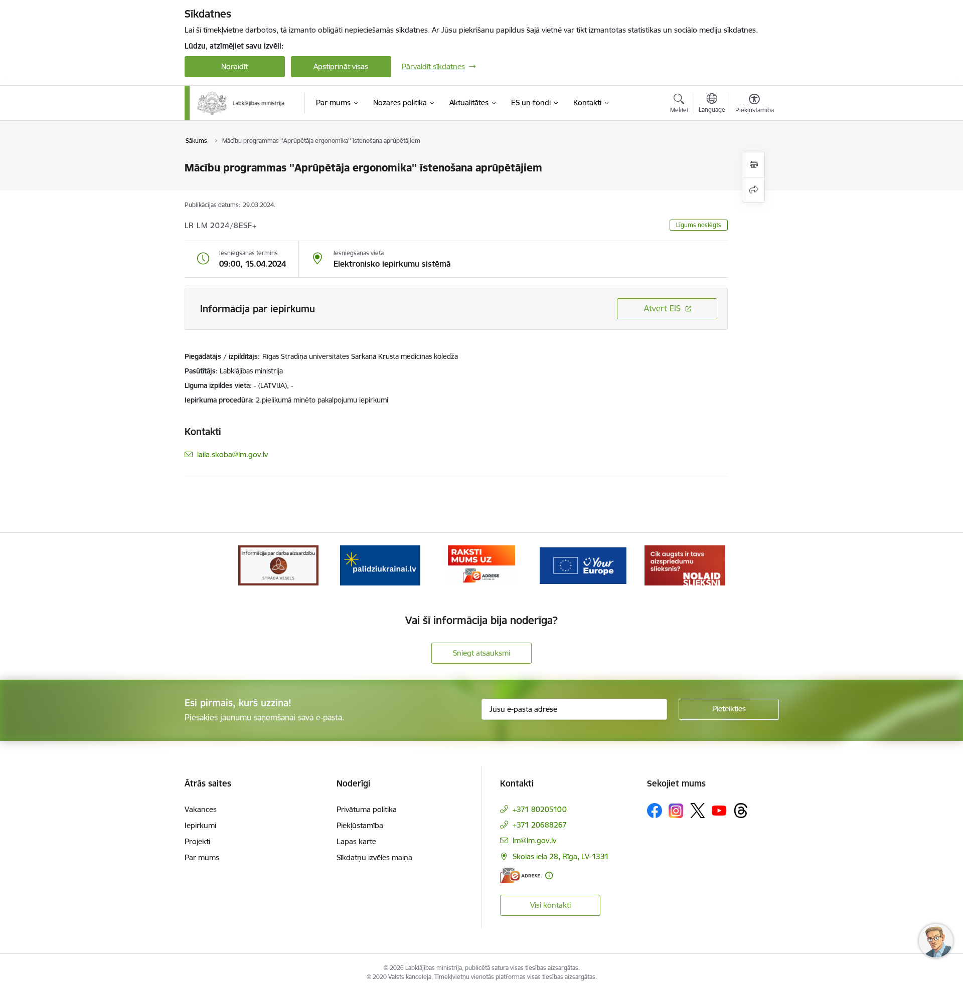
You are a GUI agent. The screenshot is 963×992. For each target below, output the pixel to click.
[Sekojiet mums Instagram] (676, 811)
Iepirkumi (200, 825)
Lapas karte (356, 841)
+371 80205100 (540, 809)
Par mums (202, 857)
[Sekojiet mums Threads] (740, 810)
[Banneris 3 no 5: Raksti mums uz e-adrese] (481, 564)
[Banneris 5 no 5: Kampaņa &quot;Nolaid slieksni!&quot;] (685, 564)
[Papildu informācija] (549, 875)
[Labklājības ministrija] (241, 103)
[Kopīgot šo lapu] (753, 189)
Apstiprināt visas (340, 66)
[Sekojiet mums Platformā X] (697, 810)
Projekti (197, 841)
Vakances (201, 809)
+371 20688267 (540, 825)
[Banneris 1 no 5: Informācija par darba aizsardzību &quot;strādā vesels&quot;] (278, 564)
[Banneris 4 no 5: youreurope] (583, 564)
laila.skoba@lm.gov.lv (232, 454)
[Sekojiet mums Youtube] (719, 810)
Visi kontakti (550, 905)
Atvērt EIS (662, 308)
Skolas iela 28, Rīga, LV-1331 (561, 856)
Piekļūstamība (360, 825)
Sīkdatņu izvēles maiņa (374, 857)
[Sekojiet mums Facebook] (654, 810)
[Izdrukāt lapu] (753, 164)
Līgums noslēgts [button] (698, 225)
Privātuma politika (367, 809)
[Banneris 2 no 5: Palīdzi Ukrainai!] (380, 564)
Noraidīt (234, 66)
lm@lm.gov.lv (534, 840)
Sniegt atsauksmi (481, 653)
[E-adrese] (520, 875)
